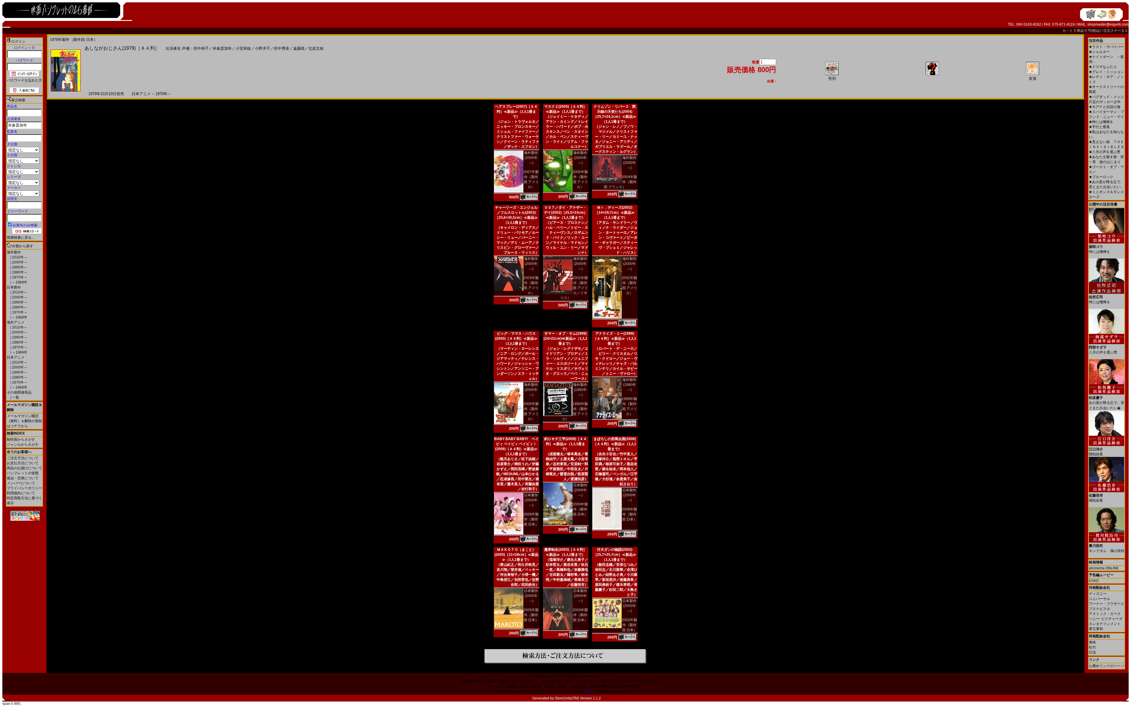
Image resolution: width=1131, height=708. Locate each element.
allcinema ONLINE (1104, 568)
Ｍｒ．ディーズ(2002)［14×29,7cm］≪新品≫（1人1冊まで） (615, 212)
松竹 (1092, 647)
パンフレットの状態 (23, 473)
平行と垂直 (1099, 127)
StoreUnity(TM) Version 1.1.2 (578, 698)
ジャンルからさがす (23, 444)
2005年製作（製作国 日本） (531, 615)
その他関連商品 (19, 392)
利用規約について (21, 493)
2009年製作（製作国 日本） (531, 519)
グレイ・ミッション (1106, 72)
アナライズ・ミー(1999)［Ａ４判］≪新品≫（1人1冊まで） (614, 338)
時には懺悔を (1101, 122)
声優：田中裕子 (195, 48)
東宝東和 (1096, 629)
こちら (588, 691)
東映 (1092, 642)
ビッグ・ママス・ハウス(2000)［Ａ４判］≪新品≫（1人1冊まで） (516, 338)
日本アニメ (15, 357)
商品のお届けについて (24, 468)
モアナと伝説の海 (1104, 107)
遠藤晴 (299, 48)
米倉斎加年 (222, 48)
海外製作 (14, 252)
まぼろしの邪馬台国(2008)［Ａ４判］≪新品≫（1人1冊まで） (614, 444)
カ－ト (1068, 31)
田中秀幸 (281, 48)
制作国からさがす (21, 439)
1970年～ (19, 277)
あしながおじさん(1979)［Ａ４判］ (122, 48)
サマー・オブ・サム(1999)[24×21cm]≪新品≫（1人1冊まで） (565, 338)
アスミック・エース (1105, 614)
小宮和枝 (243, 48)
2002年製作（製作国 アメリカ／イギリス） (574, 288)
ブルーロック (1101, 177)
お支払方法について (23, 463)
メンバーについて (21, 483)
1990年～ (19, 267)
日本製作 (14, 287)
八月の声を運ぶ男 (1104, 152)
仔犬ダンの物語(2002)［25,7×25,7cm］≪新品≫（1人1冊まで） (614, 555)
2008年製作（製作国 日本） (629, 514)
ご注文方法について (23, 458)
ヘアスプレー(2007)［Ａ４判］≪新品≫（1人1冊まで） (516, 112)
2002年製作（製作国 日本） (629, 625)
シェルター (1099, 52)
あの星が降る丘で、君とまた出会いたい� (1106, 403)
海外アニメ (15, 322)
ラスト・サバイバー (1106, 47)
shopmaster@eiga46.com (1108, 24)
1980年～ (19, 272)
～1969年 (19, 282)
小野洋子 (262, 48)
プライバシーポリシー (24, 488)
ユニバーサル (1099, 599)
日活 (1092, 652)
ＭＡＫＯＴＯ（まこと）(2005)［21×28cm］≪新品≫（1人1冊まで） (516, 555)
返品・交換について (23, 478)
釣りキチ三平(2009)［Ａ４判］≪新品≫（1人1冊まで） (565, 444)
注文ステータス (1115, 31)
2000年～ (19, 262)
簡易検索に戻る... (20, 238)
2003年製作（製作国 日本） (580, 615)
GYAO (1094, 581)
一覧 (15, 397)
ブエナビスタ (1099, 609)
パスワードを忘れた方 (24, 80)
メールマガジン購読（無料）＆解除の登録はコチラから (24, 421)
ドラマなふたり (1103, 67)
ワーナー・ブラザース (1106, 604)
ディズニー (1098, 594)
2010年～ (19, 257)
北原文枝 (316, 48)
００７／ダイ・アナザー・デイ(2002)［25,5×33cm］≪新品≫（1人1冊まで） (565, 212)
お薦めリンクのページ (1106, 666)
